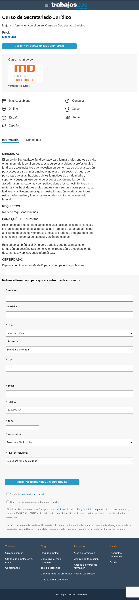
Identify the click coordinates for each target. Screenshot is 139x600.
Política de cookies (78, 594)
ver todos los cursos (19, 85)
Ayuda (113, 561)
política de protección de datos (102, 509)
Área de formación (84, 552)
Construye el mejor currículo (51, 560)
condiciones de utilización (66, 509)
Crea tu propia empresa (54, 579)
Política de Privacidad (32, 494)
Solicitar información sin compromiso (42, 482)
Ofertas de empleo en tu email (19, 560)
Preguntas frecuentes (116, 554)
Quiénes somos (14, 552)
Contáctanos (12, 567)
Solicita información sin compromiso (39, 46)
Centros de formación (86, 558)
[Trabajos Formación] (72, 5)
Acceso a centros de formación (85, 566)
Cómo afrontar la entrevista (56, 573)
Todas (77, 117)
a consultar (9, 36)
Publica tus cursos (84, 573)
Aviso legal (60, 594)
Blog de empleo (50, 552)
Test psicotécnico (50, 567)
